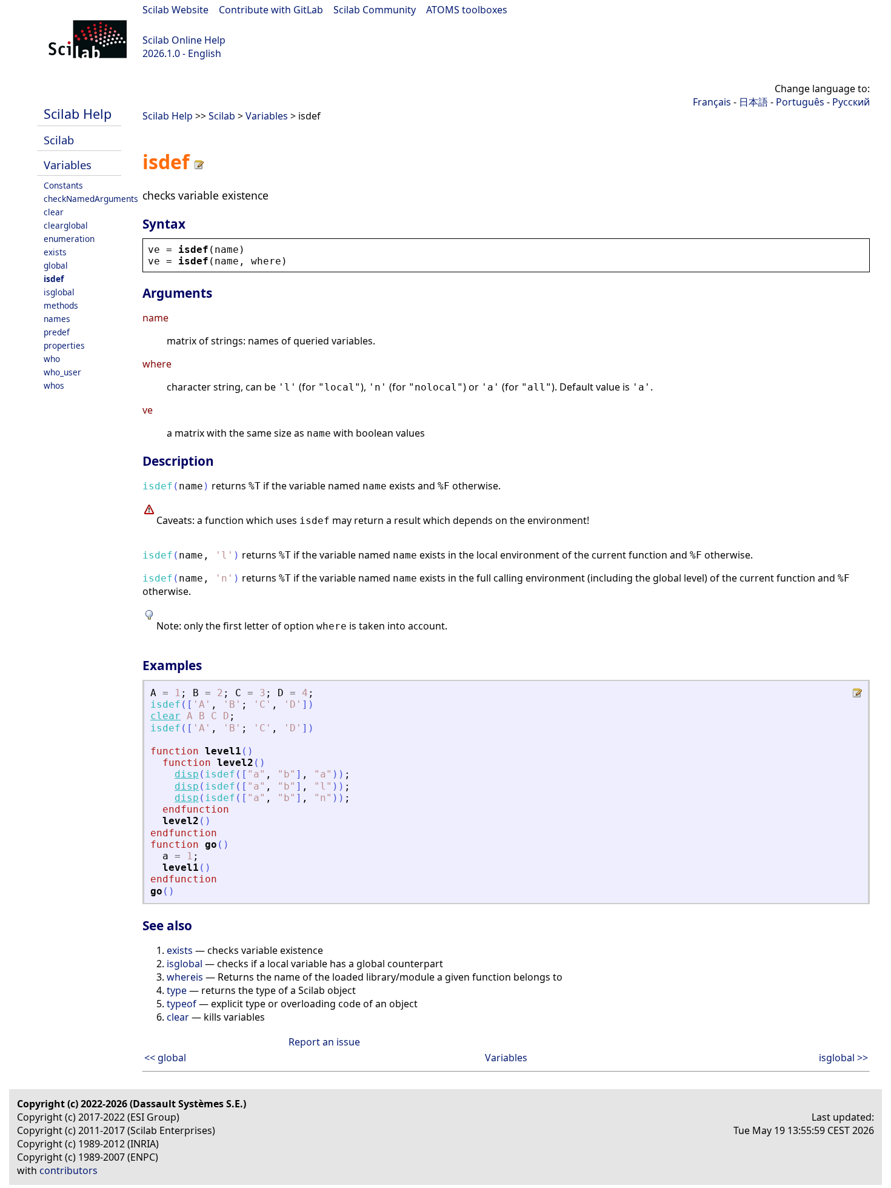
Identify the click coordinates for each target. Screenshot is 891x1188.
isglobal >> (843, 1057)
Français (712, 102)
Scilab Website (175, 9)
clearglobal (66, 225)
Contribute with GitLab (271, 9)
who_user (62, 372)
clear (54, 212)
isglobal (59, 292)
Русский (851, 102)
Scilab (59, 139)
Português (800, 102)
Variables (68, 164)
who (52, 358)
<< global (165, 1057)
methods (61, 305)
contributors (68, 1170)
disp (187, 774)
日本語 (753, 102)
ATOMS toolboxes (466, 9)
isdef (54, 278)
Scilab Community (374, 9)
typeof (181, 1003)
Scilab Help (78, 113)
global (56, 265)
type (177, 990)
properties (64, 345)
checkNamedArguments (91, 198)
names (57, 318)
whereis (185, 977)
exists (55, 252)
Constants (63, 185)
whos (54, 385)
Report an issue (324, 1042)
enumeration (69, 238)
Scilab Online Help (183, 40)
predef (57, 332)
